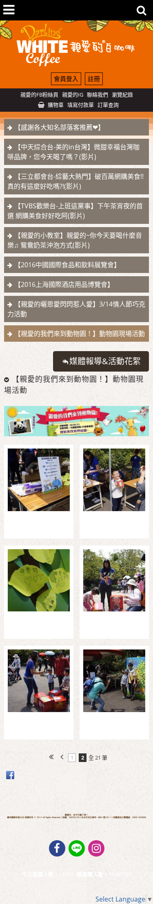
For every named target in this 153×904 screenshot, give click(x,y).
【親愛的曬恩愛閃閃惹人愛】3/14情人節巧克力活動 (76, 309)
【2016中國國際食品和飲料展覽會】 (67, 264)
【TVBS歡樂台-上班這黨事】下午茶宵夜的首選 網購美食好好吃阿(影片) (75, 210)
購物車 (56, 104)
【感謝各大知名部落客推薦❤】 (59, 127)
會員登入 (66, 78)
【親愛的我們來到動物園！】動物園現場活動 (79, 333)
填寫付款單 (80, 104)
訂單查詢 (108, 104)
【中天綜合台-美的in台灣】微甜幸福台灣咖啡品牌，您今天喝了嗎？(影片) (73, 151)
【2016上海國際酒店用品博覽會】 (64, 284)
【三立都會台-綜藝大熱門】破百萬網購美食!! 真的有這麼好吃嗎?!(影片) (75, 181)
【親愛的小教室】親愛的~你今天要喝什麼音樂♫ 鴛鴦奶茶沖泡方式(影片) (74, 240)
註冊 (94, 78)
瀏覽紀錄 (122, 94)
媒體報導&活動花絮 (105, 361)
